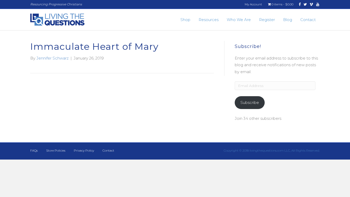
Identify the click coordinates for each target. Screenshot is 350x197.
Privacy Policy (84, 150)
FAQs (34, 150)
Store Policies (55, 150)
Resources (209, 19)
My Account (253, 4)
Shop (185, 19)
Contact (308, 19)
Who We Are (239, 19)
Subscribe (249, 102)
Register (267, 19)
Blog (287, 19)
